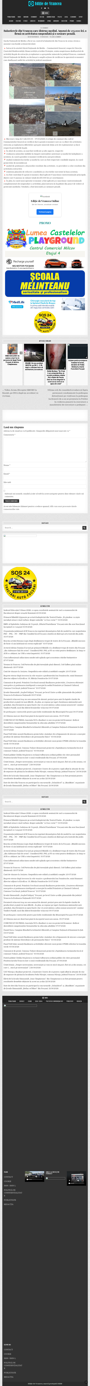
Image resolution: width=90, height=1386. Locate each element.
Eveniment (34, 17)
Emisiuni (25, 17)
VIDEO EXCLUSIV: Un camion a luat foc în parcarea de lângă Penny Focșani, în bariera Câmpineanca (12, 360)
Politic (60, 17)
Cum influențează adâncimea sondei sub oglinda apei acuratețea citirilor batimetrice (40, 658)
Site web (7, 482)
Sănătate (32, 21)
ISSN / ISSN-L (39, 1001)
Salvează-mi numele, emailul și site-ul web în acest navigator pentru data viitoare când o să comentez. (44, 495)
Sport (81, 17)
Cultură (18, 21)
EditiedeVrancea (34, 37)
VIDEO (19, 17)
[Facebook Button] (41, 8)
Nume (7, 465)
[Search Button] (48, 8)
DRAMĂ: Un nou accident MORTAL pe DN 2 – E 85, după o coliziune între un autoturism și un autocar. (34, 366)
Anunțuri (56, 21)
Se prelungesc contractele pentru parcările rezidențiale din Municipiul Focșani (38, 712)
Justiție (42, 17)
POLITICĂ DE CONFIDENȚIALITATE (54, 1001)
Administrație (51, 17)
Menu (46, 13)
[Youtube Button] (45, 8)
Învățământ (41, 21)
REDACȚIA (79, 1001)
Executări (64, 21)
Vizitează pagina (45, 212)
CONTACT (21, 1001)
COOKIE (30, 1001)
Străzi (25, 21)
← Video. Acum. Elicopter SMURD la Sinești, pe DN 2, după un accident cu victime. (20, 393)
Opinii (49, 21)
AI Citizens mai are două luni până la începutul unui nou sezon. (31, 716)
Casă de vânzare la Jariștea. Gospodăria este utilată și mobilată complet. (35, 672)
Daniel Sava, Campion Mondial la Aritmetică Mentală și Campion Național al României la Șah (43, 727)
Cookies (78, 21)
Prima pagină (11, 17)
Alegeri (11, 21)
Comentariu (9, 435)
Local (66, 17)
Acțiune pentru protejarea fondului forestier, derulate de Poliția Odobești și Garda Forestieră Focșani (77, 364)
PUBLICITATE (70, 1001)
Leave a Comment (56, 37)
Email (7, 474)
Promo (72, 21)
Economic (73, 17)
